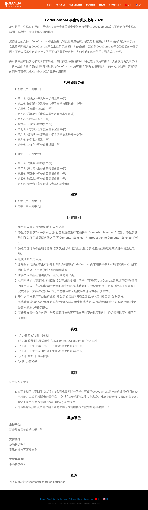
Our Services (75, 4)
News (102, 4)
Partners (90, 4)
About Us (60, 4)
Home (48, 4)
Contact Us (115, 4)
